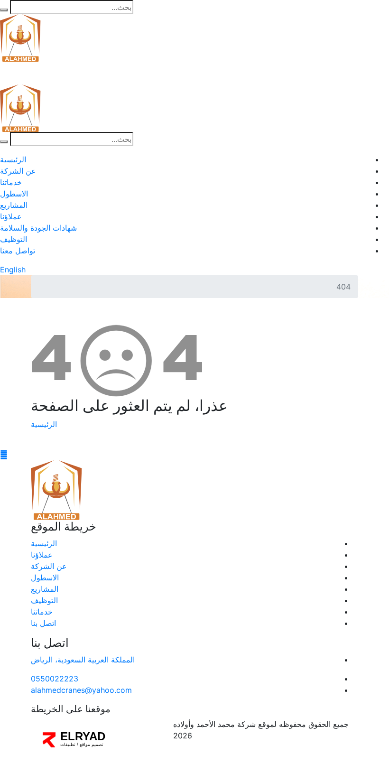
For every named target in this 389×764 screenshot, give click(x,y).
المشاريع (14, 205)
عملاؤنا (11, 216)
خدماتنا (11, 182)
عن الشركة (18, 171)
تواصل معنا (17, 250)
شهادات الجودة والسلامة (38, 228)
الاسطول (14, 193)
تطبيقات (67, 744)
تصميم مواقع (91, 744)
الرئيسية (13, 159)
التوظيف (13, 239)
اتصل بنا (43, 623)
